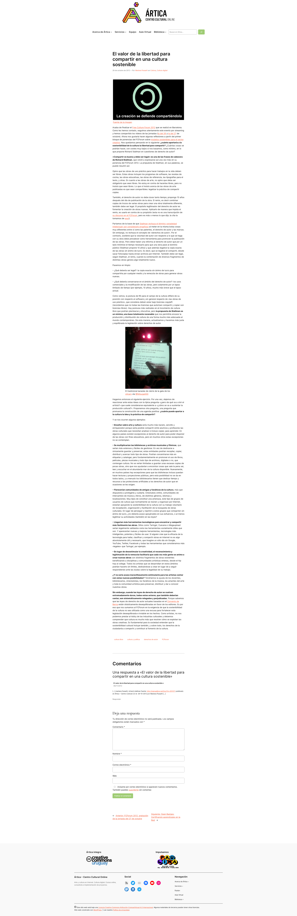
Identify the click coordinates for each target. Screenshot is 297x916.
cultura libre (118, 639)
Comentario (119, 727)
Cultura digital (162, 70)
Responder (117, 699)
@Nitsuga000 (142, 394)
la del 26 (162, 133)
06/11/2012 (117, 686)
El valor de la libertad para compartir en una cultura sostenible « (138, 683)
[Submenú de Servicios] (125, 32)
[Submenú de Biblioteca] (165, 32)
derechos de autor (151, 639)
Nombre (117, 754)
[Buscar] (201, 31)
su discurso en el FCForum (125, 215)
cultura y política (133, 639)
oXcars (128, 394)
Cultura (153, 70)
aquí (127, 218)
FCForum (165, 639)
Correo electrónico (122, 765)
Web (115, 776)
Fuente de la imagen (122, 122)
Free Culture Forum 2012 (143, 127)
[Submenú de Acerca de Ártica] (111, 32)
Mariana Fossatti (141, 70)
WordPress (97, 910)
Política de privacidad (121, 910)
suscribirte (134, 790)
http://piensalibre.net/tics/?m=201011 (161, 691)
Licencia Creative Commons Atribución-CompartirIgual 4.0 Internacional (125, 907)
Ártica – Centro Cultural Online (90, 877)
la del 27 (172, 133)
